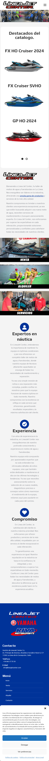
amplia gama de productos (32, 196)
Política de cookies (11, 757)
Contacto (9, 700)
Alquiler (8, 695)
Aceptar (24, 738)
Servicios (9, 690)
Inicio (7, 680)
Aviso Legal (40, 757)
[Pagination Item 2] (27, 159)
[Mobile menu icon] (44, 4)
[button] (45, 708)
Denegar (24, 745)
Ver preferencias (24, 752)
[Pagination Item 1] (22, 159)
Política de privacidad (27, 757)
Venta (8, 685)
